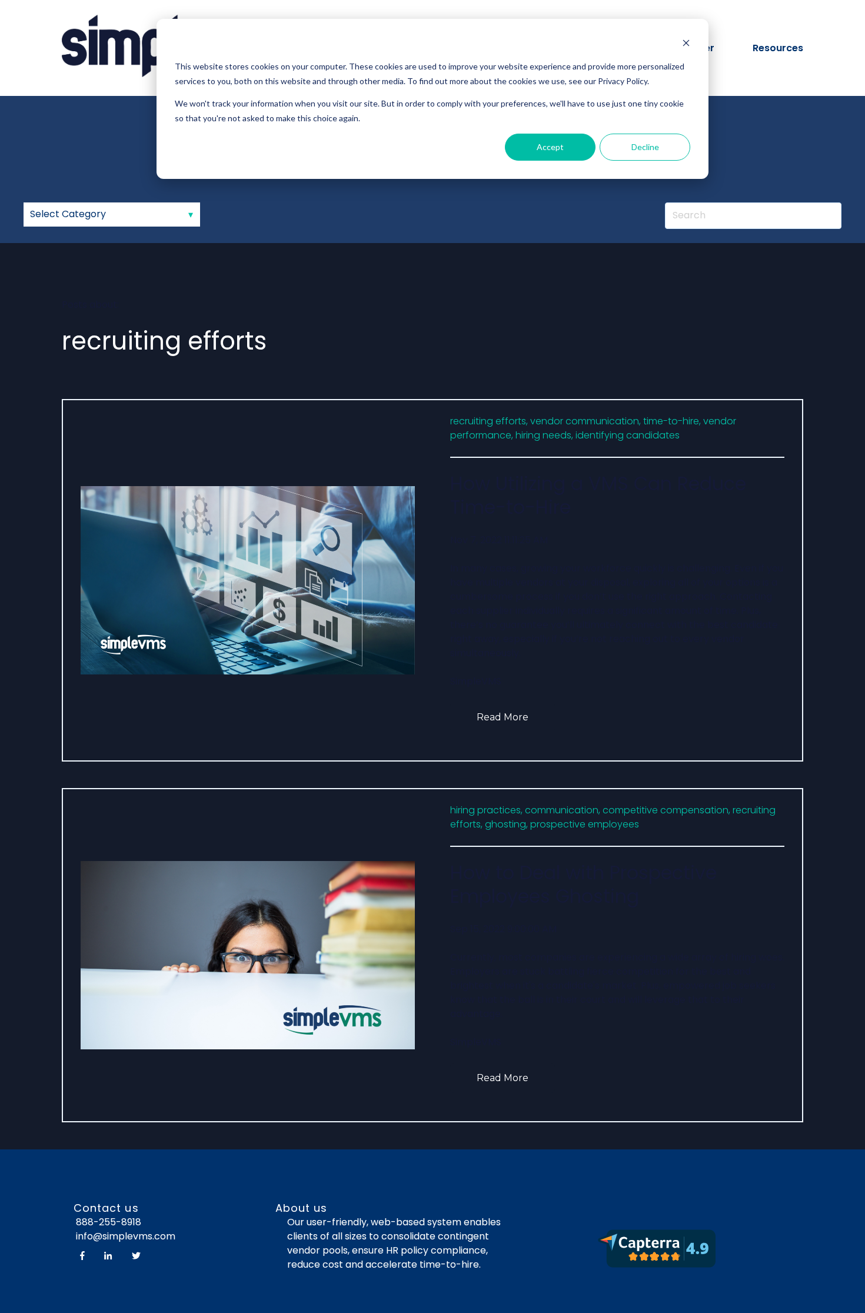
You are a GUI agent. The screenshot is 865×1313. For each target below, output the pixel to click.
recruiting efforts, (489, 421)
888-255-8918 (108, 1222)
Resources (778, 48)
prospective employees (584, 824)
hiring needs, (544, 435)
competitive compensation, (666, 810)
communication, (562, 810)
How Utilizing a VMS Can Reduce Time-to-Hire (598, 495)
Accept (550, 147)
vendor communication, (585, 421)
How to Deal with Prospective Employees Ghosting (583, 884)
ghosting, (506, 824)
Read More (502, 717)
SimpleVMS (475, 681)
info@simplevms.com (124, 1236)
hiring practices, (486, 810)
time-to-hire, (672, 421)
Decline (645, 147)
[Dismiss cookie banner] (686, 44)
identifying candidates (627, 435)
